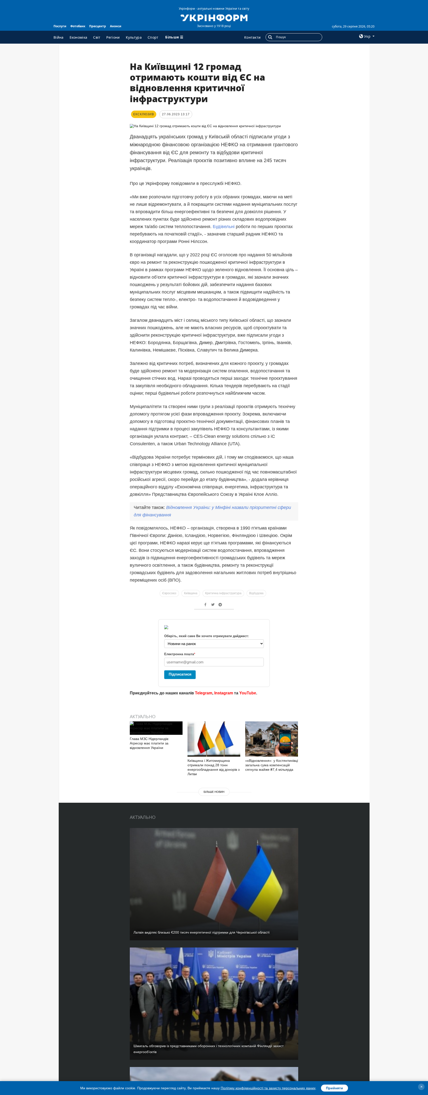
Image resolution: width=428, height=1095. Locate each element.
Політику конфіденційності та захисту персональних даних (268, 1088)
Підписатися (180, 674)
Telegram (203, 693)
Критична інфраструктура (223, 593)
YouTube (247, 693)
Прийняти (334, 1088)
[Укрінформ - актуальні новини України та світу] (214, 17)
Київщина (190, 593)
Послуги (60, 26)
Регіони (113, 37)
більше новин (214, 791)
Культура (134, 37)
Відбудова (256, 593)
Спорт (153, 37)
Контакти (252, 37)
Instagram (223, 693)
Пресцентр (97, 26)
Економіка (78, 37)
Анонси (115, 26)
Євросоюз (169, 593)
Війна (59, 37)
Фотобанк (77, 26)
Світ (96, 37)
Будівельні (224, 226)
